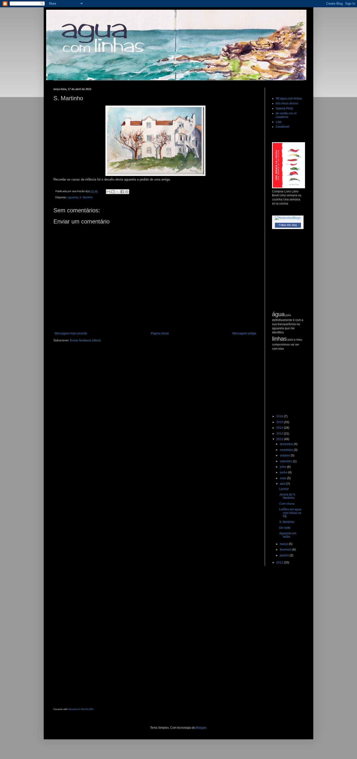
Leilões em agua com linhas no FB (290, 513)
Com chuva (286, 503)
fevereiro (286, 549)
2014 (280, 427)
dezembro (287, 444)
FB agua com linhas (289, 98)
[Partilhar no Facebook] (122, 191)
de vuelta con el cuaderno (286, 115)
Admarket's (74, 709)
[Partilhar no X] (117, 191)
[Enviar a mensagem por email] (108, 191)
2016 (280, 416)
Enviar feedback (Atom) (85, 340)
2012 (280, 439)
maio (283, 478)
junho (284, 472)
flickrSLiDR (87, 709)
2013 (280, 433)
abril (283, 484)
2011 (280, 562)
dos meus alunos (287, 103)
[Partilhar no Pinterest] (126, 191)
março (284, 544)
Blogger (201, 727)
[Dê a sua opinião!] (112, 191)
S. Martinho (86, 197)
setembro (286, 461)
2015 (280, 422)
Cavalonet (282, 126)
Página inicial (160, 333)
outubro (285, 455)
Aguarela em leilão (287, 535)
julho (283, 467)
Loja (278, 122)
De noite (284, 527)
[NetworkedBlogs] (288, 218)
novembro (287, 450)
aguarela (73, 197)
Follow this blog (288, 224)
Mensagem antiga (244, 333)
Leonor (284, 489)
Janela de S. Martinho (287, 496)
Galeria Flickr (284, 108)
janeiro (285, 555)
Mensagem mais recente (71, 333)
